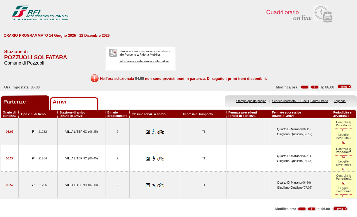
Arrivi (59, 102)
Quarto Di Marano (289, 129)
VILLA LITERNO (76, 131)
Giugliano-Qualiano (290, 134)
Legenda (340, 101)
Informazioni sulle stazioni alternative (144, 61)
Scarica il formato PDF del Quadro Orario (300, 101)
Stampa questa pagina (251, 101)
